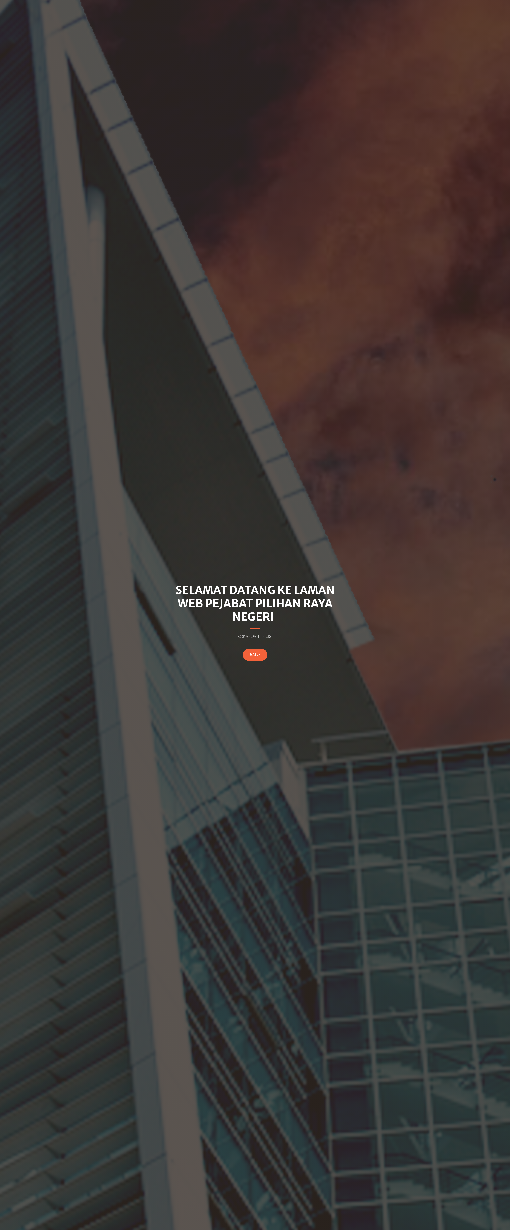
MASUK (255, 654)
